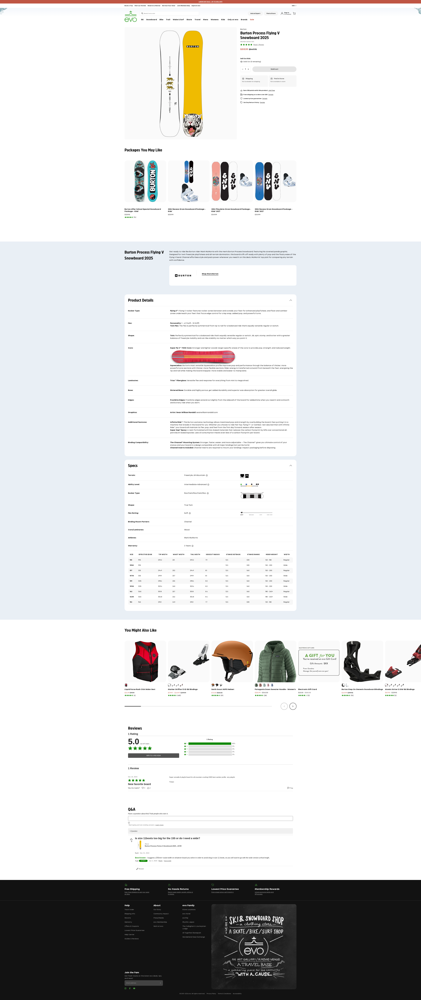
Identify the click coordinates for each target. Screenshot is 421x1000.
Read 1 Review (258, 44)
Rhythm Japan (188, 922)
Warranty (128, 922)
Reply (160, 861)
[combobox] (169, 13)
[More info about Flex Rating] (190, 513)
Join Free (271, 90)
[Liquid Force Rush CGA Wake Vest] (145, 661)
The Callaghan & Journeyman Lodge (194, 927)
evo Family (188, 905)
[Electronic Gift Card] (319, 661)
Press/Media (158, 918)
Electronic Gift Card (307, 689)
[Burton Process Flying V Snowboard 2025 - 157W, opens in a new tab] (139, 845)
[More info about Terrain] (207, 475)
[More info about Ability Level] (208, 484)
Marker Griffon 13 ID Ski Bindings (183, 689)
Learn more (159, 825)
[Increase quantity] (248, 69)
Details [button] (270, 94)
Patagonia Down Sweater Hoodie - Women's (275, 689)
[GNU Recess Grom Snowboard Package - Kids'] (189, 181)
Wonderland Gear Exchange (193, 937)
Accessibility (237, 993)
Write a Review (153, 755)
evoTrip (185, 918)
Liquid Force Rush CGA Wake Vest (140, 689)
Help (127, 905)
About (157, 905)
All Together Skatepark (191, 933)
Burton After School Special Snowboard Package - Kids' (143, 210)
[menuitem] (142, 19)
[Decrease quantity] (243, 69)
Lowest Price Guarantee (134, 930)
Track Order (129, 909)
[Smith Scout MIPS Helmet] (232, 661)
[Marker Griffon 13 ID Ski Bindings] (189, 661)
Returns (128, 918)
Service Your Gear (168, 5)
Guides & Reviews (132, 938)
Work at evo (158, 926)
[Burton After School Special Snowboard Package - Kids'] (145, 181)
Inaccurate (167, 861)
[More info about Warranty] (192, 546)
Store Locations (188, 909)
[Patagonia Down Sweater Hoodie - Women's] (275, 661)
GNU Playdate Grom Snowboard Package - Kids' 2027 (231, 210)
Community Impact (161, 913)
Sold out (274, 69)
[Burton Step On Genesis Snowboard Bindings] (362, 661)
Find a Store (271, 13)
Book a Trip (129, 5)
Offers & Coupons (132, 926)
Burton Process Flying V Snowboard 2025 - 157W (163, 846)
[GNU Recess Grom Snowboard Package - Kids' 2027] (275, 181)
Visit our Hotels (140, 5)
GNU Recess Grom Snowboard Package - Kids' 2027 (273, 210)
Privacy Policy (211, 993)
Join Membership (183, 5)
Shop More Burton (210, 274)
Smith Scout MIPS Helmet (222, 689)
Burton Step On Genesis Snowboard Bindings (362, 689)
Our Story (157, 909)
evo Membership (160, 922)
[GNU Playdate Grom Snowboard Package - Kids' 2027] (232, 181)
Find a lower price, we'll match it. (222, 892)
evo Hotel (186, 913)
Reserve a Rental (154, 5)
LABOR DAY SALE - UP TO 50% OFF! (210, 1)
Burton (243, 29)
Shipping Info (130, 913)
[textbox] (210, 818)
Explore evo (196, 5)
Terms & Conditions (224, 993)
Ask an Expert (255, 13)
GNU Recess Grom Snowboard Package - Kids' (187, 210)
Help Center (129, 934)
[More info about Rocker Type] (208, 493)
